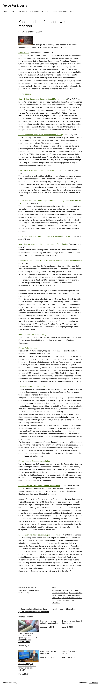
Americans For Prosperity (61, 590)
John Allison (63, 593)
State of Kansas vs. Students (70, 652)
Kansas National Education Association (34, 461)
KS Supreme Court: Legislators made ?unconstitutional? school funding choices (50, 260)
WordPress (93, 683)
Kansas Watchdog (63, 600)
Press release (23, 53)
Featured (55, 593)
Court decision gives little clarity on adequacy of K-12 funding (43, 244)
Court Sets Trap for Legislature (48, 652)
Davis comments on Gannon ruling (32, 335)
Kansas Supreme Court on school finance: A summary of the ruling (45, 236)
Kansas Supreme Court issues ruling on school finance (40, 535)
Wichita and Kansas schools (28, 590)
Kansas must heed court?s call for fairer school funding (40, 135)
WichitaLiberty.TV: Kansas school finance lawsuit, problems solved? (27, 667)
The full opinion (24, 94)
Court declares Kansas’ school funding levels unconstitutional (43, 170)
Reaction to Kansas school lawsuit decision (49, 622)
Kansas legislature (75, 593)
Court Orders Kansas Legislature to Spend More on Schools (42, 99)
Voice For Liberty (15, 5)
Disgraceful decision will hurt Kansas (72, 622)
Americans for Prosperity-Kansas (31, 387)
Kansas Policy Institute (27, 348)
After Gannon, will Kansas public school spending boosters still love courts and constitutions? (27, 637)
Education (75, 590)
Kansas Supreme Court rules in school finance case (39, 486)
